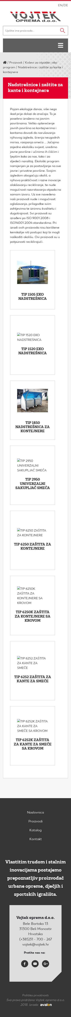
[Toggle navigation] (60, 45)
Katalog (35, 830)
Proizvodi (15, 62)
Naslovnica (35, 812)
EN (60, 5)
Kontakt (35, 839)
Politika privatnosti (35, 995)
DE (66, 5)
